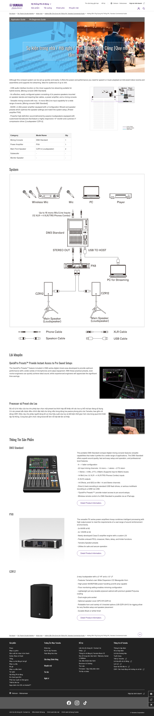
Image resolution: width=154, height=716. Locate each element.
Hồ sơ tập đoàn (119, 651)
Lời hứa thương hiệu (120, 653)
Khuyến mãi (74, 8)
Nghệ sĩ (46, 678)
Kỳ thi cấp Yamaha (50, 651)
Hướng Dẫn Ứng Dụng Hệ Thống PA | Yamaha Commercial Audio (65, 13)
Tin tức (46, 672)
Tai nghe (12, 672)
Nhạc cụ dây (13, 664)
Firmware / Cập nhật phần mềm (89, 669)
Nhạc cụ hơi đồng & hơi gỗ (18, 661)
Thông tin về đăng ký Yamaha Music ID (92, 653)
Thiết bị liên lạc (14, 682)
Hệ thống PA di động (40, 4)
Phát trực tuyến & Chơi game (18, 680)
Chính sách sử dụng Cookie (70, 712)
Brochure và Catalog (85, 663)
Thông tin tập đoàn (120, 648)
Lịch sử (116, 664)
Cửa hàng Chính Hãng (51, 659)
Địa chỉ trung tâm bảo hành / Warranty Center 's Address (93, 657)
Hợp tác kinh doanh (135, 3)
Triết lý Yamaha (119, 659)
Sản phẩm (35, 8)
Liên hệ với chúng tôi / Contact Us (90, 648)
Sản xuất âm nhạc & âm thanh (19, 653)
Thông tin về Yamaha (121, 643)
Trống (11, 659)
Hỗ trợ (103, 3)
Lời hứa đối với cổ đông (121, 661)
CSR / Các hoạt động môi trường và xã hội (127, 669)
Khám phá (60, 8)
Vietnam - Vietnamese (120, 3)
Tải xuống (48, 8)
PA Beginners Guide (37, 19)
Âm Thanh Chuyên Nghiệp (25, 13)
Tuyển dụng (117, 656)
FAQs (81, 651)
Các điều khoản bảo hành (87, 661)
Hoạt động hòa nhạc (50, 653)
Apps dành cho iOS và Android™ (20, 685)
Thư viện (82, 666)
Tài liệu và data (84, 671)
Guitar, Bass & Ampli (16, 656)
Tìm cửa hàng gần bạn (92, 3)
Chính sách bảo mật (53, 712)
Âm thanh (12, 13)
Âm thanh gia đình (15, 677)
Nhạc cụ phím (13, 651)
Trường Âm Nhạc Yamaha (52, 643)
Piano (11, 648)
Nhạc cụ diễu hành (15, 669)
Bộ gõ (11, 666)
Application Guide (18, 19)
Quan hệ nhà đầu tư (120, 666)
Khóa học (47, 648)
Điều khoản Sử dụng (38, 712)
